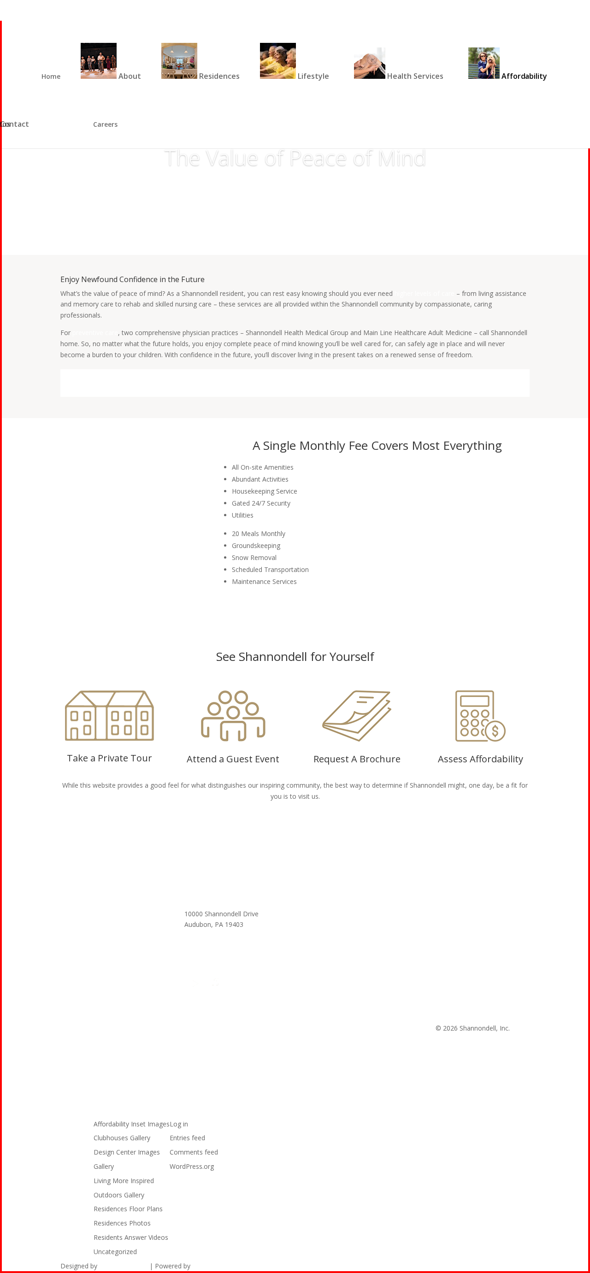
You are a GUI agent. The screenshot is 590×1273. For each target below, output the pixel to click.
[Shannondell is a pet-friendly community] (230, 988)
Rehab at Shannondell (340, 946)
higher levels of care (424, 293)
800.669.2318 (504, 7)
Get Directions (329, 957)
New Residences (404, 7)
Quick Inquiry (548, 7)
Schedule (295, 826)
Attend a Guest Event (233, 759)
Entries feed (187, 1137)
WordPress (208, 1265)
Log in (179, 1124)
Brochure (446, 7)
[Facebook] (213, 988)
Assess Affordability (480, 759)
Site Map (321, 913)
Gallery (104, 1166)
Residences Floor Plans (128, 1208)
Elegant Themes (123, 1265)
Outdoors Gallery (119, 1194)
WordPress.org (192, 1166)
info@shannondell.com (218, 935)
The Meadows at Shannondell (352, 935)
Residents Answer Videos (131, 1237)
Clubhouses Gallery (122, 1137)
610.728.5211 (204, 946)
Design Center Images (127, 1152)
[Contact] (65, 124)
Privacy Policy (328, 924)
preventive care (95, 332)
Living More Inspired (124, 1180)
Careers (105, 125)
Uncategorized (115, 1251)
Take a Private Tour (109, 758)
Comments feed (194, 1152)
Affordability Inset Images (132, 1124)
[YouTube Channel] (195, 988)
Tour (472, 7)
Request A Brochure (357, 759)
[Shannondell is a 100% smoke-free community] (251, 988)
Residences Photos (122, 1223)
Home (50, 77)
